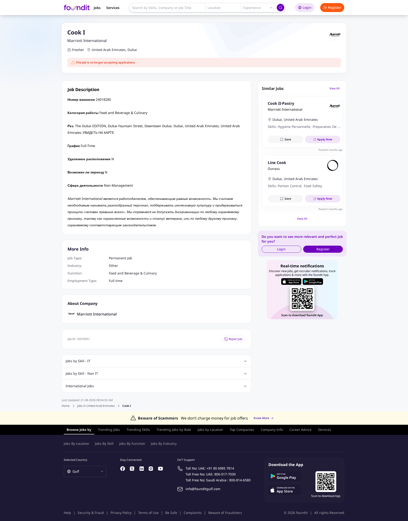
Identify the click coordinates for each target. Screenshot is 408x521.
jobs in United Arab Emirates (96, 406)
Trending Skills (138, 429)
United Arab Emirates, (109, 49)
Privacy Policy (121, 512)
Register (334, 7)
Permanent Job (120, 258)
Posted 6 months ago (331, 149)
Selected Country (75, 460)
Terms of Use (148, 512)
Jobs (97, 7)
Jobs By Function (132, 443)
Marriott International (87, 40)
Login (307, 7)
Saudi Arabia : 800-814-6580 (228, 480)
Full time (116, 280)
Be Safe (171, 512)
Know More (261, 418)
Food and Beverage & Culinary (133, 273)
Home (66, 406)
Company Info (272, 429)
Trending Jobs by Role (174, 429)
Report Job (235, 339)
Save (288, 139)
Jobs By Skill (104, 443)
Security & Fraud (91, 512)
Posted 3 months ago (331, 209)
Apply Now (324, 139)
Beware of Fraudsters (225, 512)
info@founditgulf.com (203, 489)
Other (113, 265)
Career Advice (300, 429)
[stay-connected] (123, 468)
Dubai (132, 49)
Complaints (193, 512)
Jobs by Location (210, 429)
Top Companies (242, 429)
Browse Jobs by (79, 429)
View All (334, 88)
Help (67, 512)
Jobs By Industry (164, 443)
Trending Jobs (109, 429)
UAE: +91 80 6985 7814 (216, 468)
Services (112, 7)
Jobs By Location (76, 443)
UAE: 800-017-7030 (221, 474)
